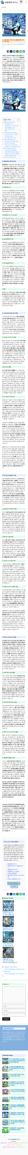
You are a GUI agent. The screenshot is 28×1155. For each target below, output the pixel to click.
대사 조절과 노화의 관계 (10, 137)
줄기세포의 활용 (8, 136)
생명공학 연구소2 (12, 869)
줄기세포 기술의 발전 (10, 143)
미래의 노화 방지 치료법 (9, 148)
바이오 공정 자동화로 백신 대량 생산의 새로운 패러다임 (17, 1122)
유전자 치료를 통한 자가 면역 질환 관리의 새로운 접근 (17, 1068)
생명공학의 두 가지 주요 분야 (12, 125)
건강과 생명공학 (12, 873)
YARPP (4, 962)
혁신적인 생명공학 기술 (9, 139)
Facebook (14, 886)
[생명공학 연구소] (2, 2)
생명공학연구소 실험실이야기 (14, 1142)
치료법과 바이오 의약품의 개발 (12, 146)
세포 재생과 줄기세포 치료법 (11, 151)
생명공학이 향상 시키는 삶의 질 (9, 1147)
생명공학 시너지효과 (13, 871)
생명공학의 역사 (8, 123)
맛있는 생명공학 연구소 (14, 879)
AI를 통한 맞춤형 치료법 (10, 155)
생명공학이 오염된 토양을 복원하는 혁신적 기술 (17, 1113)
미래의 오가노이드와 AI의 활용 (12, 153)
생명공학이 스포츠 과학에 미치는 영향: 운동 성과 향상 (17, 1083)
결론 (6, 130)
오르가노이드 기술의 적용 (11, 144)
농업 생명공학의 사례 (10, 127)
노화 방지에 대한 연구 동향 (10, 132)
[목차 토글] (17, 120)
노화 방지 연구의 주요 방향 (11, 134)
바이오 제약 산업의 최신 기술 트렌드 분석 (17, 1075)
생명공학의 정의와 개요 (9, 122)
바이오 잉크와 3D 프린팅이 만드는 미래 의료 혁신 (17, 1090)
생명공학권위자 (8, 1028)
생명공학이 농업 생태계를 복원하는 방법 (17, 1128)
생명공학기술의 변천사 (10, 967)
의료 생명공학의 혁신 (10, 129)
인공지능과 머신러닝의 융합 (11, 141)
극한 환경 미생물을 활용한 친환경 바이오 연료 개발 (17, 1106)
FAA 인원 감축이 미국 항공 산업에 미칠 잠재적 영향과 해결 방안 (17, 1060)
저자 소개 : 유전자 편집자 (9, 157)
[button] (26, 2)
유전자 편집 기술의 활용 (10, 150)
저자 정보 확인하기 (13, 883)
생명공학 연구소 (11, 2)
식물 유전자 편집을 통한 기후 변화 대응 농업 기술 (17, 1098)
